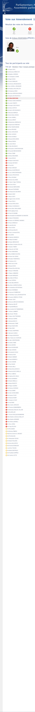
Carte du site (5, 0)
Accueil (5, 13)
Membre (15, 67)
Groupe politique (28, 67)
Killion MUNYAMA (19, 38)
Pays (20, 67)
